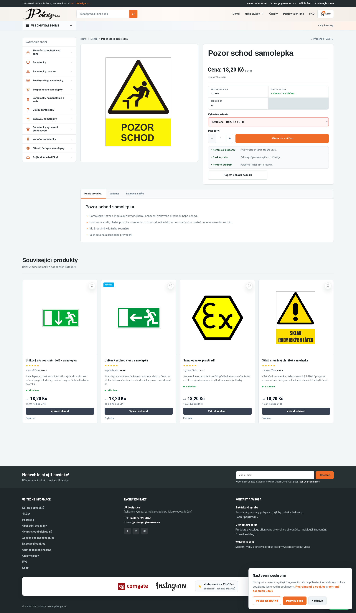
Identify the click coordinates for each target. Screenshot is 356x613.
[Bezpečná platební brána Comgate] (133, 586)
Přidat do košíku (282, 138)
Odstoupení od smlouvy (36, 549)
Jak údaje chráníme (309, 481)
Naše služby (252, 13)
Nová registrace (324, 3)
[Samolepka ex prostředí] (217, 317)
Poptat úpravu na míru (237, 175)
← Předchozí (317, 39)
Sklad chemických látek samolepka (285, 360)
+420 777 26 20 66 (256, 3)
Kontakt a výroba (248, 499)
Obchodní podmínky (34, 525)
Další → (330, 39)
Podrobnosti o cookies (310, 586)
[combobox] (103, 14)
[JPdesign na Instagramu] (171, 586)
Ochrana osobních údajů (37, 531)
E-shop (93, 39)
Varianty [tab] (114, 193)
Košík (25, 567)
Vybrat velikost (60, 411)
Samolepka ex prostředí (199, 360)
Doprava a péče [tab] (135, 193)
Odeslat (325, 475)
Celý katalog (325, 25)
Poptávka (30, 418)
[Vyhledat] (133, 14)
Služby (26, 513)
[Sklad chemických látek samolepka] (296, 317)
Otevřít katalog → (246, 534)
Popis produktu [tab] (93, 193)
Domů (236, 13)
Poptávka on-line (293, 13)
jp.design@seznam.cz (283, 3)
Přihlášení (305, 3)
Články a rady (30, 555)
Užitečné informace (36, 499)
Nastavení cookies (33, 543)
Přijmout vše (294, 600)
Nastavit (317, 600)
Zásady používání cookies (38, 537)
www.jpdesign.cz (57, 606)
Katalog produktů (33, 507)
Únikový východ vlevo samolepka (126, 360)
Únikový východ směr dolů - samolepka (51, 360)
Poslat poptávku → (247, 516)
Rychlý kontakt (135, 499)
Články (273, 13)
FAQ (311, 13)
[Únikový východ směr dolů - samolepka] (60, 317)
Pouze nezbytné (267, 600)
